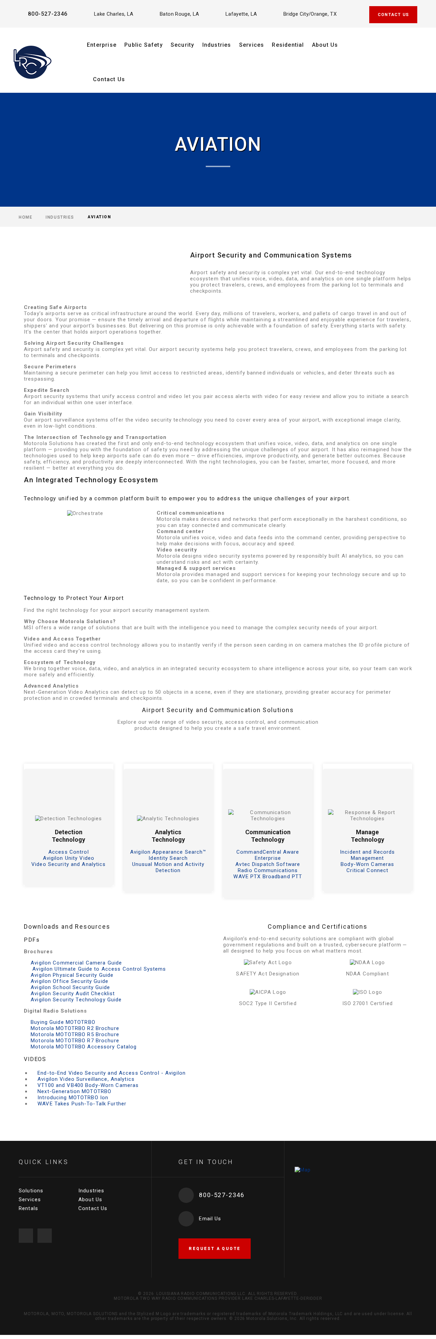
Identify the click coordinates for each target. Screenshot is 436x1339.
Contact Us (109, 79)
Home (25, 217)
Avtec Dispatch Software (267, 864)
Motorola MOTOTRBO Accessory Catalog (84, 1047)
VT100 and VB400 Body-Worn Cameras (88, 1085)
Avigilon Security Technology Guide (76, 1000)
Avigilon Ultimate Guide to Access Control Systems (98, 969)
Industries (216, 45)
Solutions (31, 1191)
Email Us (210, 1219)
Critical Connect (367, 870)
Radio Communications (268, 870)
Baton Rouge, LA (179, 14)
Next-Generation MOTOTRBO (74, 1091)
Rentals (28, 1208)
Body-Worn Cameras (367, 864)
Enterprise (101, 45)
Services (251, 45)
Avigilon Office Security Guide (69, 981)
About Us (325, 45)
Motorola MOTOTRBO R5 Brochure (75, 1034)
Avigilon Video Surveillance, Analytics (86, 1079)
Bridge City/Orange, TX (310, 14)
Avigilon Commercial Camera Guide (76, 963)
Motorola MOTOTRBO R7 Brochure (75, 1041)
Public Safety (143, 45)
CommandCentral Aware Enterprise (267, 855)
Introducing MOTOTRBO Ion (72, 1097)
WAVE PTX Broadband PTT (267, 876)
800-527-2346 (47, 14)
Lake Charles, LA (114, 14)
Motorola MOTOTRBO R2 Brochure (75, 1028)
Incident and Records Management (367, 855)
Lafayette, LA (241, 14)
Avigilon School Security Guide (70, 987)
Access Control (68, 852)
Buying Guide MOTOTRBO (63, 1022)
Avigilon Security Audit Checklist (73, 993)
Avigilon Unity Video (69, 858)
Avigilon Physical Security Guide (72, 975)
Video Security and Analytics (68, 864)
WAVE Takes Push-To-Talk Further (81, 1104)
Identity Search (168, 858)
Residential (288, 45)
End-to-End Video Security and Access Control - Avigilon (111, 1073)
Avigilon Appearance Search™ (168, 852)
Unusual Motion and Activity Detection (168, 867)
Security (182, 45)
